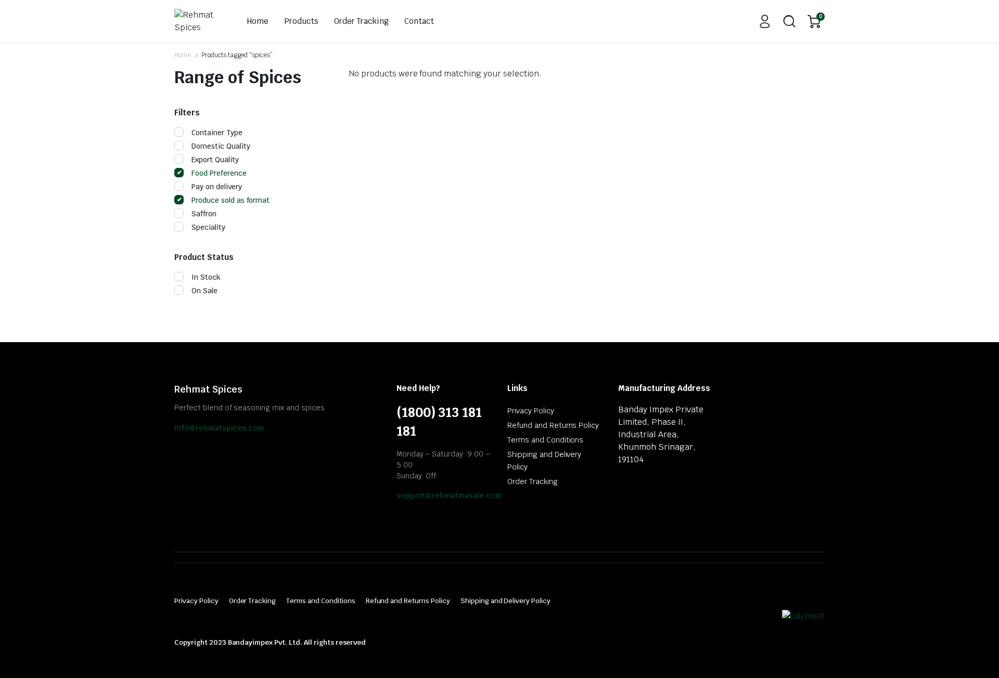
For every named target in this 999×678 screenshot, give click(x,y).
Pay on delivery (216, 186)
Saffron (203, 213)
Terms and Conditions (545, 440)
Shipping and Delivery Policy (505, 600)
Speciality (208, 227)
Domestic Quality (220, 146)
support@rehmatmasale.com (449, 495)
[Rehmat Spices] (199, 21)
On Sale (204, 290)
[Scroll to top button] (976, 655)
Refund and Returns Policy (553, 425)
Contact (419, 21)
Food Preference (219, 173)
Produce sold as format (230, 200)
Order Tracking (361, 21)
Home (257, 21)
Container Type (216, 132)
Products (301, 21)
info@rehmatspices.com (219, 428)
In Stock (206, 277)
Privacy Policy (530, 410)
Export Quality (215, 159)
